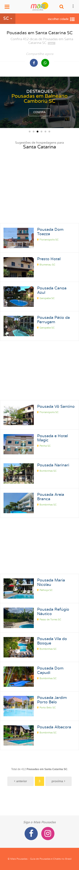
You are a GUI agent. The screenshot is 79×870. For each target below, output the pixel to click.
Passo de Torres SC (50, 619)
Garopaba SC (47, 298)
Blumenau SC (47, 265)
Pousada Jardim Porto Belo (52, 700)
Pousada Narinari (53, 465)
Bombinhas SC (48, 471)
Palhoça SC (46, 590)
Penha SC (45, 446)
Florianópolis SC (49, 239)
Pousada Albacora (54, 727)
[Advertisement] (39, 192)
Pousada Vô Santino (56, 407)
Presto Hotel (49, 259)
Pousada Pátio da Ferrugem (53, 320)
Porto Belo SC (48, 707)
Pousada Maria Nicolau (51, 582)
